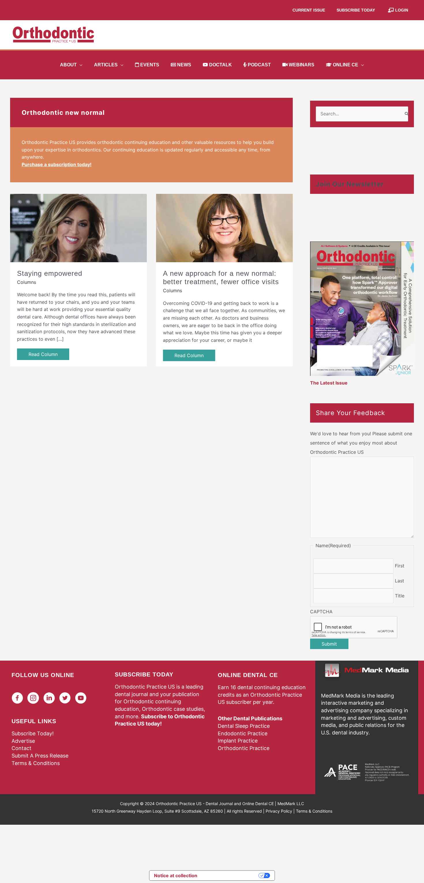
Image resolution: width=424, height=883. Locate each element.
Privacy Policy (279, 811)
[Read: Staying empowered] (78, 227)
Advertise (23, 741)
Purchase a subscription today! (56, 164)
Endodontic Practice (242, 733)
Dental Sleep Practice (244, 726)
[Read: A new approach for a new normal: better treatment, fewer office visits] (224, 227)
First (399, 566)
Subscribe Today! (33, 733)
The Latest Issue (329, 383)
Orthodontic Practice (243, 748)
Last (399, 581)
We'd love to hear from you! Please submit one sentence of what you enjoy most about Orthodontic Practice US (361, 443)
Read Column (43, 354)
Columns (26, 282)
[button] (79, 65)
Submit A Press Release (40, 756)
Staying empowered (49, 273)
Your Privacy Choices (231, 875)
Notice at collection (175, 875)
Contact (21, 748)
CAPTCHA (321, 611)
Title (399, 596)
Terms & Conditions (36, 763)
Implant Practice (238, 741)
